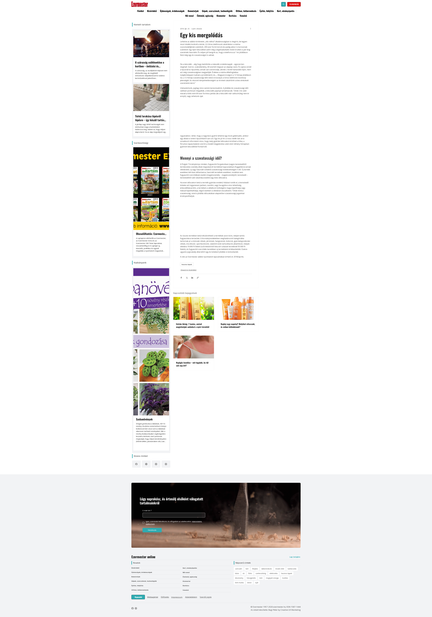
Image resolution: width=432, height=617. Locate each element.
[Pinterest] (156, 464)
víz (244, 573)
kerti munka (239, 583)
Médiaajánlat (152, 597)
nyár (256, 583)
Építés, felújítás (137, 585)
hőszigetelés (251, 578)
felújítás (255, 569)
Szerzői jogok (206, 597)
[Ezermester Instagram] (136, 608)
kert (247, 569)
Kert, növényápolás (190, 568)
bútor (237, 573)
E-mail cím (147, 510)
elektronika (274, 573)
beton (249, 583)
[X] (146, 464)
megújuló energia (272, 578)
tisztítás (285, 578)
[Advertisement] (216, 116)
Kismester (186, 581)
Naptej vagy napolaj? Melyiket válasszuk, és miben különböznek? (238, 324)
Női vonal (186, 572)
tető (260, 578)
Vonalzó (186, 590)
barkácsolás (292, 569)
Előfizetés (165, 597)
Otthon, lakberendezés (139, 590)
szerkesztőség (261, 573)
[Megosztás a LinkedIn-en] (192, 277)
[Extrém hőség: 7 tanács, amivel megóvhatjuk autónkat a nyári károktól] (193, 307)
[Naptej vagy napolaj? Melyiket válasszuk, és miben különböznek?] (238, 307)
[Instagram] (166, 464)
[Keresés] (283, 4)
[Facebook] (136, 464)
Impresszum (176, 597)
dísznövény (239, 578)
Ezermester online (143, 556)
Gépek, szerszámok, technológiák (144, 581)
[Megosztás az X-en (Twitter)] (187, 277)
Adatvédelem (191, 597)
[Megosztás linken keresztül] (198, 277)
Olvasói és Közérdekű (188, 269)
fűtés (250, 573)
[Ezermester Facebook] (132, 608)
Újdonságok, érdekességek (141, 572)
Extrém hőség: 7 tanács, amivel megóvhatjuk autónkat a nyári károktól (192, 324)
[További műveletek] (250, 28)
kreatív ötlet (280, 569)
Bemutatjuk (135, 577)
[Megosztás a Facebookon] (181, 277)
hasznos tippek (187, 264)
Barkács (186, 585)
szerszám (238, 569)
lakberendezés (266, 569)
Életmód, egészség (190, 577)
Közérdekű (135, 568)
